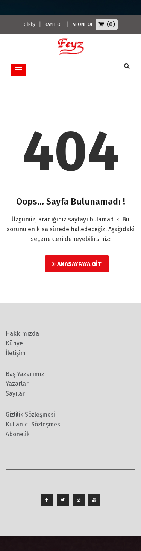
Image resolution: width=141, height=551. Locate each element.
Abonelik (18, 434)
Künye (14, 343)
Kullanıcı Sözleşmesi (34, 424)
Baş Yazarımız (25, 374)
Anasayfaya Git (79, 264)
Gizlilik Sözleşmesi (30, 414)
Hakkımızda (22, 333)
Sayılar (15, 393)
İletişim (16, 353)
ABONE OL (83, 24)
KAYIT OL (54, 24)
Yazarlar (17, 383)
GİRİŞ (29, 24)
